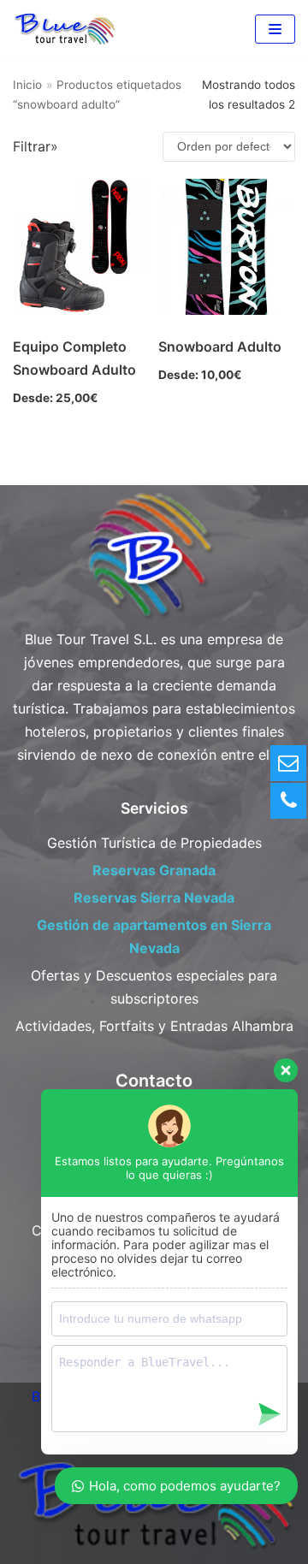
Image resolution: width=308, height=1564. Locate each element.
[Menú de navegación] (275, 29)
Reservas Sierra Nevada (154, 897)
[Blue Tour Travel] (64, 29)
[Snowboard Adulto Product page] (226, 247)
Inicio (27, 85)
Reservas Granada (154, 870)
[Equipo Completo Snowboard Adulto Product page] (81, 247)
